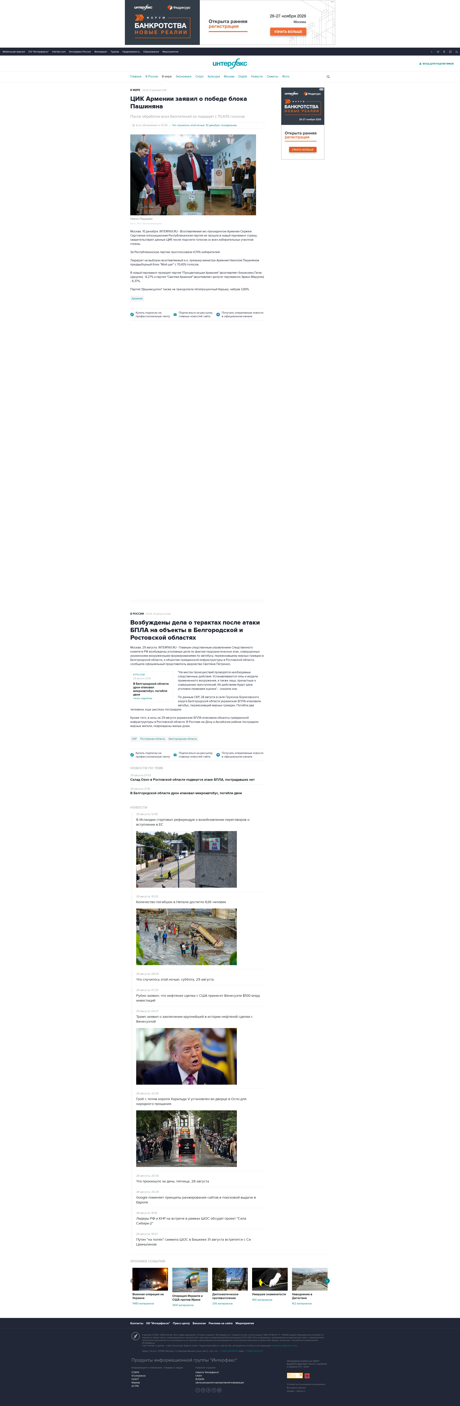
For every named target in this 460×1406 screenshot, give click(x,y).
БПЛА (173, 448)
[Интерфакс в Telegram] (203, 1390)
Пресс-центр (181, 1323)
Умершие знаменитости (269, 1294)
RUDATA (200, 1379)
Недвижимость (131, 51)
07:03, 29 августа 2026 (209, 346)
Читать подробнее (151, 691)
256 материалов (222, 1303)
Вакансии (199, 1323)
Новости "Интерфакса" (207, 1372)
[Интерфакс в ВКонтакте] (208, 1390)
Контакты (136, 1323)
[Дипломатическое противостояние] (230, 1289)
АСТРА (135, 1386)
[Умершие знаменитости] (270, 1289)
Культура (214, 76)
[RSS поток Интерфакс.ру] (214, 1390)
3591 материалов (182, 1305)
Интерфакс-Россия (80, 51)
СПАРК (135, 1372)
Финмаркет (100, 51)
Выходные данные (296, 1387)
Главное (136, 76)
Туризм (115, 51)
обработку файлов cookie (284, 1345)
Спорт (199, 76)
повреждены (206, 417)
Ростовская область (144, 448)
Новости (257, 76)
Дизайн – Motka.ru (296, 1391)
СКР (134, 738)
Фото (285, 76)
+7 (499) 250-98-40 (229, 1351)
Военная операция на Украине (173, 346)
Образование (151, 51)
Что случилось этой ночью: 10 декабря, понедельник (204, 125)
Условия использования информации (306, 1384)
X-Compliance (139, 1375)
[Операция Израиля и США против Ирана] (190, 1291)
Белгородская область (183, 738)
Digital (242, 76)
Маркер (136, 1382)
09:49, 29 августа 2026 (158, 614)
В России (152, 76)
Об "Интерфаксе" (38, 51)
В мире (167, 76)
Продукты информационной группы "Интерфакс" (184, 1360)
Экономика (183, 76)
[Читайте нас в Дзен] (198, 1390)
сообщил (201, 413)
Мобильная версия (14, 51)
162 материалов (302, 1303)
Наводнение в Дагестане (302, 1296)
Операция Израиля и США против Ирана (187, 1298)
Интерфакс (230, 63)
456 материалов (262, 1299)
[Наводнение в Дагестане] (310, 1289)
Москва (229, 76)
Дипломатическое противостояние (225, 1296)
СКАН (199, 1375)
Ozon (163, 448)
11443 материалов (143, 1303)
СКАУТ (135, 1379)
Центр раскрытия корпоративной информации (220, 1382)
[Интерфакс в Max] (219, 1390)
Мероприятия (170, 51)
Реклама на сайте (221, 1323)
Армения (137, 298)
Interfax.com (59, 51)
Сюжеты (272, 76)
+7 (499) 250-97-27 (254, 1351)
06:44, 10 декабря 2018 (154, 90)
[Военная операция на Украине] (150, 1289)
